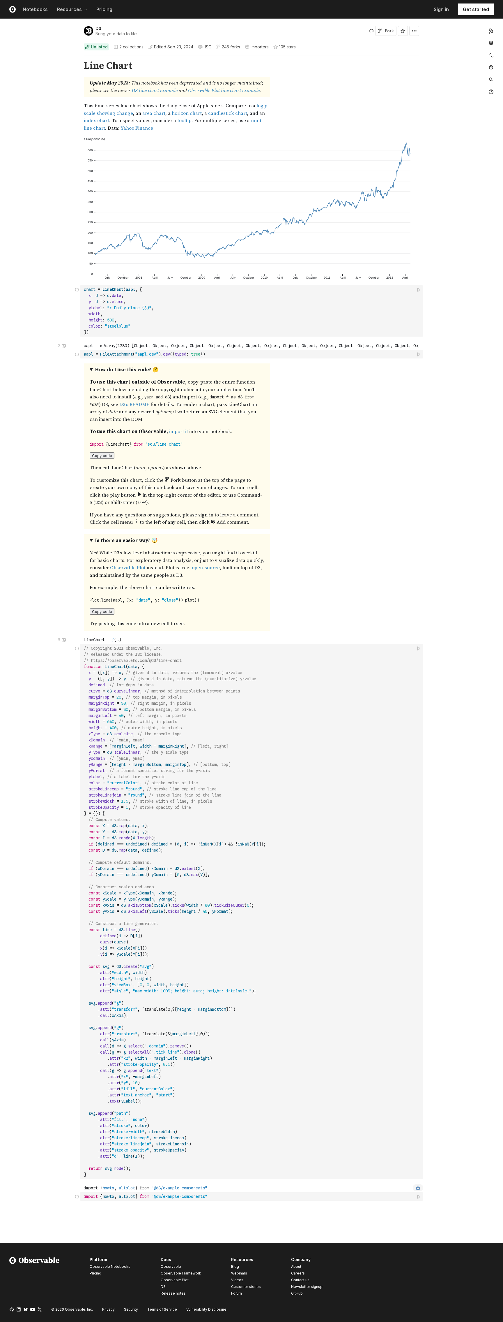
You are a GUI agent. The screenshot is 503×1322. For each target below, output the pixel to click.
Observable (171, 1266)
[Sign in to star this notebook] (403, 31)
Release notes (173, 1293)
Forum (236, 1293)
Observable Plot (175, 1280)
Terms (162, 1309)
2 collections (131, 47)
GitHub (297, 1293)
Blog (235, 1266)
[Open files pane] (491, 31)
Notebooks (35, 9)
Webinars (239, 1273)
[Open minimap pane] (491, 55)
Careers (298, 1273)
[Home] (34, 1277)
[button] (77, 58)
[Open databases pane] (491, 43)
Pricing (104, 9)
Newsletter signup (307, 1287)
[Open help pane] (491, 92)
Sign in (441, 9)
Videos (237, 1280)
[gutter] (40, 96)
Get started (476, 9)
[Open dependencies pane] (491, 67)
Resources (69, 9)
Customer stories (246, 1286)
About (296, 1266)
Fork (389, 30)
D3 (98, 28)
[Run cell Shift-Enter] (419, 289)
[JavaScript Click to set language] (77, 311)
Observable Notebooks (110, 1266)
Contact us (300, 1280)
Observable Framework (181, 1273)
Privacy (108, 1309)
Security (131, 1309)
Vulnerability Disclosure (206, 1309)
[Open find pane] (491, 80)
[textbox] (252, 311)
